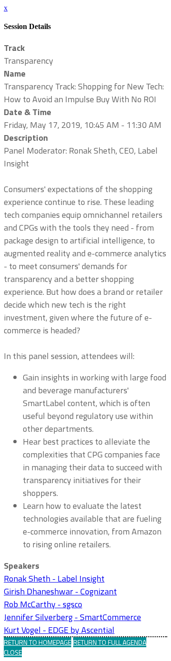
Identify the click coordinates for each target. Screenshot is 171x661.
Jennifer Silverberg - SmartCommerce (72, 617)
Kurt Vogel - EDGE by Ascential (59, 629)
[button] (37, 642)
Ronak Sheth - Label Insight (54, 578)
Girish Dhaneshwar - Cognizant (60, 591)
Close (13, 652)
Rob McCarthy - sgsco (43, 604)
